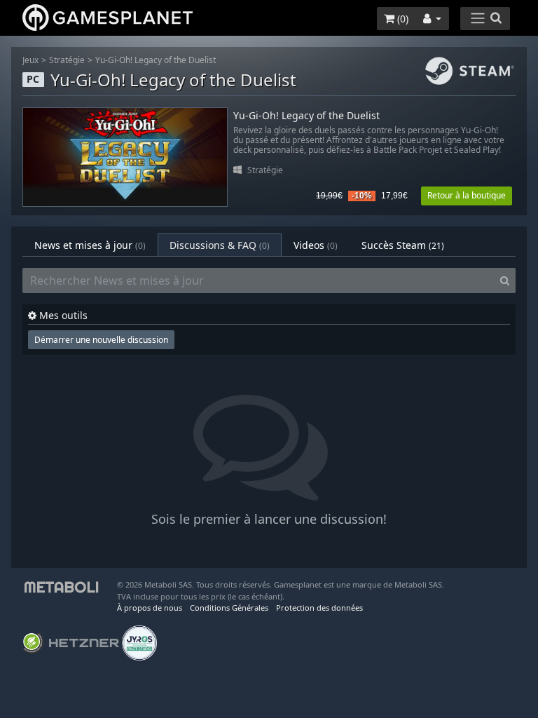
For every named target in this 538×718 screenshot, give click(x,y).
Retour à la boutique (466, 195)
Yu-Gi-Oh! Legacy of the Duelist (155, 60)
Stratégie (67, 60)
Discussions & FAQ (220, 245)
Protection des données (319, 607)
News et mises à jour (90, 245)
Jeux (30, 60)
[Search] (505, 280)
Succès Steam (402, 245)
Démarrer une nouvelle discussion (101, 340)
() (401, 18)
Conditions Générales (229, 607)
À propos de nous (149, 607)
